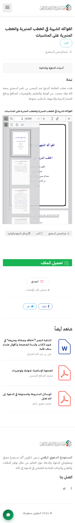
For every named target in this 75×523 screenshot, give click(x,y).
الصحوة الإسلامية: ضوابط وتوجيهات (32, 371)
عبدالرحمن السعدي (56, 52)
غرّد (28, 306)
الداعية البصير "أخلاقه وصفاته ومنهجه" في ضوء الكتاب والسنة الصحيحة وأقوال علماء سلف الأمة (27, 344)
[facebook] (71, 489)
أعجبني (35, 281)
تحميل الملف (52, 263)
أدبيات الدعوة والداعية (51, 68)
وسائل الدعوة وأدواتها (17, 233)
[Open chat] (8, 515)
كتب (66, 43)
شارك (44, 306)
